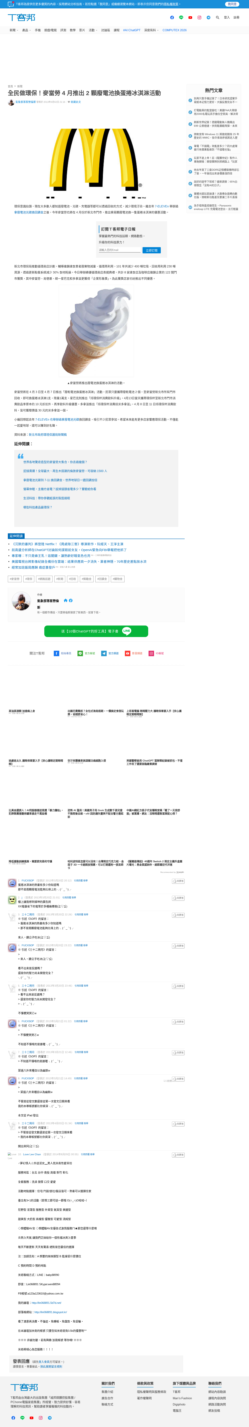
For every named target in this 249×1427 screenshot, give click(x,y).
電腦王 (177, 1410)
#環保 (28, 579)
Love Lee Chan (32, 1154)
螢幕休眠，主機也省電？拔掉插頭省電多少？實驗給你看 (59, 489)
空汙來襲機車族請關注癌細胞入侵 (87, 760)
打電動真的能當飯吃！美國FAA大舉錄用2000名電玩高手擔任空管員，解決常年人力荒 (216, 114)
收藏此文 (76, 102)
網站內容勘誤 (217, 1391)
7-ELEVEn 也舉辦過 (48, 419)
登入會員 (44, 1361)
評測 (63, 30)
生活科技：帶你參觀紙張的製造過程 (46, 498)
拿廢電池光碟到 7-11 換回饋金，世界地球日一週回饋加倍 (60, 480)
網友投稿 (214, 1410)
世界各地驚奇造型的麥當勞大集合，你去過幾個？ (55, 462)
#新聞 (59, 579)
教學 (73, 30)
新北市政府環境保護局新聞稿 (48, 434)
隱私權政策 (171, 4)
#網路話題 (44, 579)
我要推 (178, 881)
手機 (38, 30)
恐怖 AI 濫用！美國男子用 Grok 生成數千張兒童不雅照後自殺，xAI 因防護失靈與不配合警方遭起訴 (95, 813)
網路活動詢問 (217, 1404)
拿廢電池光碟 (70, 419)
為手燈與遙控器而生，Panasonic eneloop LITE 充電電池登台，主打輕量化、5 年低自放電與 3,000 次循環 (216, 209)
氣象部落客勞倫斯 (25, 102)
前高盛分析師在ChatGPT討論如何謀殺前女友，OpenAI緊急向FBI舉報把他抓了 (69, 550)
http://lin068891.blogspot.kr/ (50, 1312)
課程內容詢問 (217, 1398)
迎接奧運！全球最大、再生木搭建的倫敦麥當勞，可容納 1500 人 (65, 471)
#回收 (72, 579)
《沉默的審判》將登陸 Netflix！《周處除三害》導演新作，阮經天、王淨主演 (67, 544)
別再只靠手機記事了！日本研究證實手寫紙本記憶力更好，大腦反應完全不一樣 (215, 102)
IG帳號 (160, 653)
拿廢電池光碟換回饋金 (28, 212)
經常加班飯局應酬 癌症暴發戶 (33, 567)
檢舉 (85, 880)
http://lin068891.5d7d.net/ (46, 1302)
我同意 (232, 4)
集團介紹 (107, 1391)
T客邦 (176, 1391)
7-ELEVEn (162, 206)
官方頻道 (113, 653)
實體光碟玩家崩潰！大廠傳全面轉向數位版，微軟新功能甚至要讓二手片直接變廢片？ (215, 197)
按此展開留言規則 (51, 1366)
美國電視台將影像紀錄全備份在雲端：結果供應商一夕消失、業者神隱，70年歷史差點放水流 (79, 561)
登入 (227, 17)
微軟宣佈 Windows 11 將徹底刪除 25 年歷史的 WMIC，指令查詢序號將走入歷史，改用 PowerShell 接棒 (216, 138)
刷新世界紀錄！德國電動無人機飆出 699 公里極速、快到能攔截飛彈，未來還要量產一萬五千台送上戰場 (215, 126)
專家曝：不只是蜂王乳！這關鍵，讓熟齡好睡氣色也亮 (51, 556)
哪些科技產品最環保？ (37, 507)
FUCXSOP (28, 880)
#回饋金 (102, 579)
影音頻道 (137, 653)
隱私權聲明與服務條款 (151, 1391)
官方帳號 (90, 653)
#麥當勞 (15, 579)
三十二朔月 (28, 914)
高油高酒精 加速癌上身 (22, 710)
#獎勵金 (87, 579)
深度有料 (150, 30)
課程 (117, 30)
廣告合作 (107, 1398)
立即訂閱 (151, 250)
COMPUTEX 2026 (175, 30)
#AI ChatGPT (132, 30)
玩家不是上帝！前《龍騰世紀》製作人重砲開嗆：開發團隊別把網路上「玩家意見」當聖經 (215, 161)
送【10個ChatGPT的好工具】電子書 (89, 631)
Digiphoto (179, 1404)
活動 (92, 30)
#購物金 (117, 579)
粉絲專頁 (66, 653)
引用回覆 (78, 880)
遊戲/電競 (50, 30)
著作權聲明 (144, 1398)
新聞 (12, 30)
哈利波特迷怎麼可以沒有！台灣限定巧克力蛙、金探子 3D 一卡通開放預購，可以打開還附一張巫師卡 (96, 864)
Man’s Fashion (182, 1398)
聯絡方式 (107, 1404)
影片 (82, 30)
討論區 (105, 30)
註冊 (236, 17)
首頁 (10, 86)
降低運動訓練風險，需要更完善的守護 (30, 861)
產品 (25, 30)
